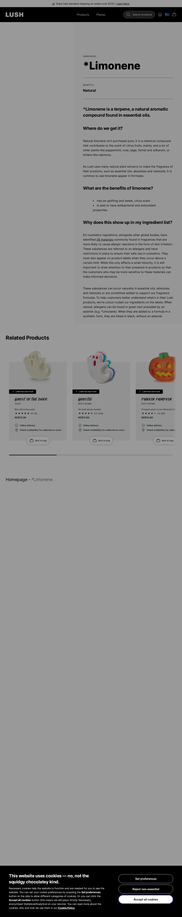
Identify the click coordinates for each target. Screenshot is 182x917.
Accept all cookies (146, 899)
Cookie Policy (66, 907)
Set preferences (145, 878)
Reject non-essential (145, 889)
